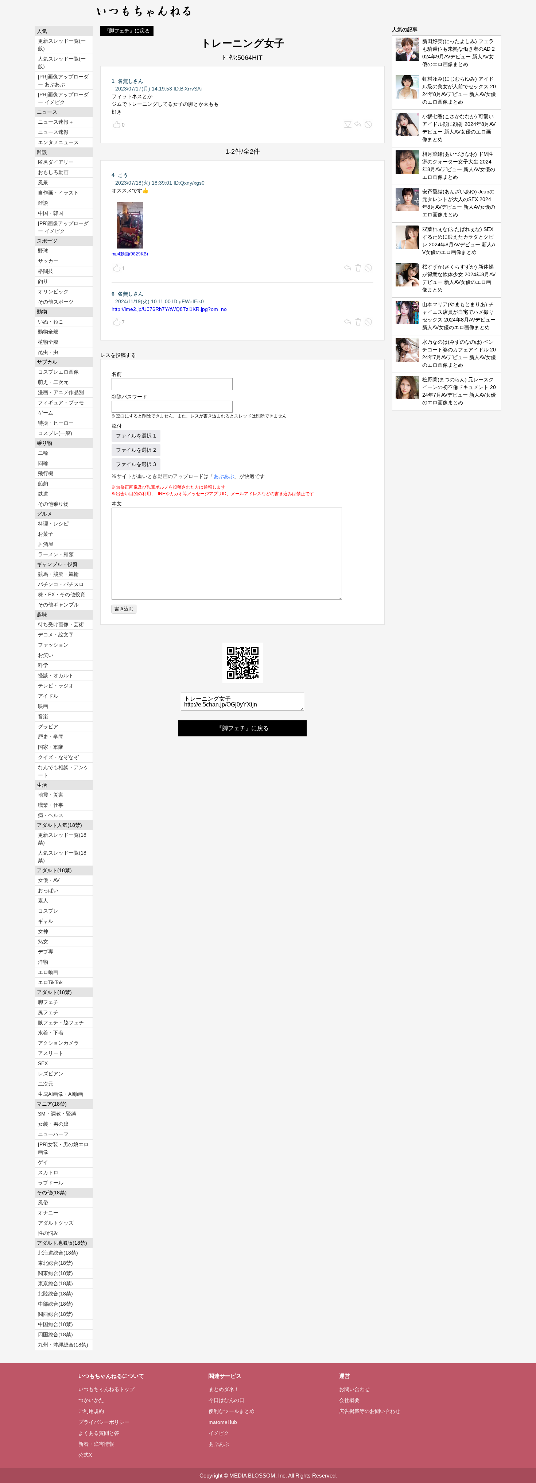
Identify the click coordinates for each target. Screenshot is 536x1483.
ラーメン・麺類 (56, 554)
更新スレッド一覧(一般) (62, 44)
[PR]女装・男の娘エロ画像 (63, 1148)
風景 (43, 182)
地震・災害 (50, 795)
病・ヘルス (50, 815)
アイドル (48, 696)
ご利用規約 (91, 1411)
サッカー (48, 261)
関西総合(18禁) (55, 1314)
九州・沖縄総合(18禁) (63, 1345)
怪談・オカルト (56, 675)
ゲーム (45, 413)
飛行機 (45, 473)
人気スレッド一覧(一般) (62, 62)
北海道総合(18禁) (58, 1253)
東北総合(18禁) (55, 1263)
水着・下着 (50, 1033)
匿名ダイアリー (56, 162)
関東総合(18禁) (55, 1273)
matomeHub (223, 1422)
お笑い (45, 655)
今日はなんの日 (226, 1400)
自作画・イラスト (58, 193)
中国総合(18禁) (55, 1324)
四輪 (43, 463)
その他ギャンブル (58, 605)
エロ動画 (48, 972)
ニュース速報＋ (56, 122)
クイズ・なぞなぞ (58, 757)
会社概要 (349, 1400)
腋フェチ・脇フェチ (61, 1022)
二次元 (45, 1084)
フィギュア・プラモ (61, 402)
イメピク (219, 1433)
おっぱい (48, 890)
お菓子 (45, 534)
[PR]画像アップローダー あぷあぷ (63, 80)
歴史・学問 (50, 737)
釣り (43, 281)
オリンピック (53, 291)
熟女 (43, 941)
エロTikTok (50, 982)
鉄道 (43, 494)
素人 (43, 901)
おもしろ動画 (53, 172)
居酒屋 (45, 544)
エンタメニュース (58, 142)
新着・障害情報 (96, 1444)
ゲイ (43, 1162)
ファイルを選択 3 (136, 464)
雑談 (43, 203)
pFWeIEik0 (191, 301)
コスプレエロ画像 (58, 372)
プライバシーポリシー (103, 1422)
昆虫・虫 (48, 352)
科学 (43, 665)
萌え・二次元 (53, 382)
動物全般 (48, 332)
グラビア (48, 726)
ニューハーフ (53, 1134)
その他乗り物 (53, 504)
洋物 (43, 962)
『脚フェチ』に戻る (127, 31)
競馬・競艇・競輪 (58, 574)
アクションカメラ (58, 1043)
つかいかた (91, 1400)
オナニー (48, 1213)
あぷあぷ (224, 476)
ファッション (53, 645)
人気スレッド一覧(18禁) (62, 856)
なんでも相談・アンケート (63, 771)
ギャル (45, 921)
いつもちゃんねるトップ (106, 1389)
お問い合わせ (354, 1389)
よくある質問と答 (98, 1433)
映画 (43, 706)
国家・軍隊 (50, 747)
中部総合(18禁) (55, 1304)
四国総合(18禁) (55, 1334)
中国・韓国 (50, 213)
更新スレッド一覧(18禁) (62, 838)
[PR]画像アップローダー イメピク (63, 98)
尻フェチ (48, 1012)
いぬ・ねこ (50, 321)
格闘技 (45, 271)
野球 (43, 251)
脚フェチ (48, 1002)
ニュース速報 (53, 132)
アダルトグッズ (56, 1223)
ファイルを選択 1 (136, 436)
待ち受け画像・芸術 (61, 624)
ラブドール (50, 1183)
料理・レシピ (53, 524)
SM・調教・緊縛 (57, 1114)
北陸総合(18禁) (55, 1294)
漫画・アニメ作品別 (61, 392)
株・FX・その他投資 (61, 594)
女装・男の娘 (53, 1124)
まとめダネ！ (224, 1389)
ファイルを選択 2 (136, 450)
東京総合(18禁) (55, 1283)
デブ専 (45, 952)
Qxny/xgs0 (192, 183)
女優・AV (48, 880)
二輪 (43, 453)
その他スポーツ (56, 302)
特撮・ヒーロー (56, 423)
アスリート (50, 1053)
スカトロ (48, 1172)
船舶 (43, 483)
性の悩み (48, 1233)
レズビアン (50, 1073)
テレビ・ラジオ (56, 686)
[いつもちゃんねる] (144, 18)
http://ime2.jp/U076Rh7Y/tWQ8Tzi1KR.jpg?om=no (169, 309)
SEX (43, 1063)
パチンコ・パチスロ (61, 584)
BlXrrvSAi (191, 89)
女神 (43, 931)
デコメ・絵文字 (56, 635)
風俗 (43, 1202)
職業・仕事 (50, 805)
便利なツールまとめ (232, 1411)
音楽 (43, 716)
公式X (85, 1455)
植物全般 (48, 342)
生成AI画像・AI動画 (60, 1094)
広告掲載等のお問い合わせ (369, 1411)
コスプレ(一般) (55, 433)
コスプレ (48, 911)
